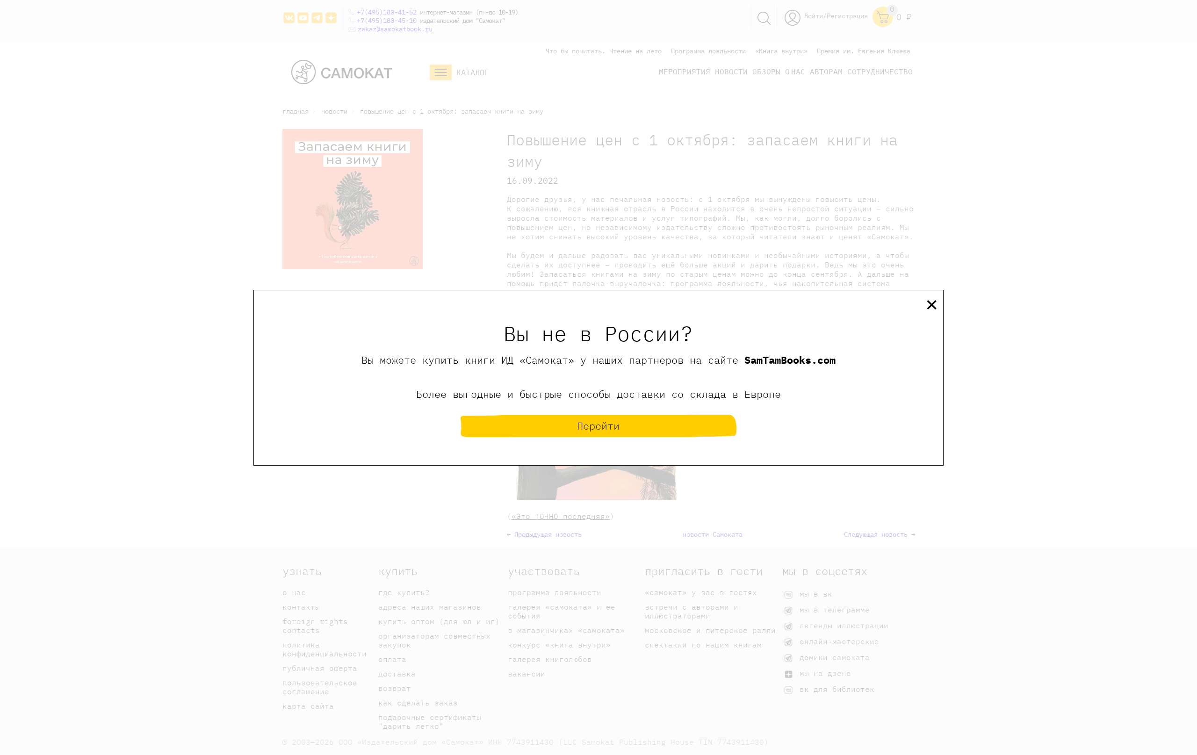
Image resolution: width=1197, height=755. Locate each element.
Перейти (598, 425)
